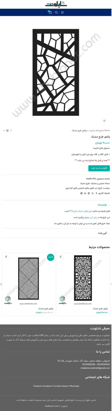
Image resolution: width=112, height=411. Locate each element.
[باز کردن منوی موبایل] (62, 12)
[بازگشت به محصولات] (7, 130)
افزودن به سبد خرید (99, 168)
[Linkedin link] (85, 193)
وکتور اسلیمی (83, 188)
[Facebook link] (96, 193)
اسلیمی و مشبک (97, 183)
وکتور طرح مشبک (100, 308)
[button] (60, 256)
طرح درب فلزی (96, 188)
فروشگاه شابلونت (95, 130)
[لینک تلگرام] (81, 193)
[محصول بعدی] (4, 130)
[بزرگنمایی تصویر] (104, 120)
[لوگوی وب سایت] (56, 4)
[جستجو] (56, 12)
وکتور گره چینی (71, 188)
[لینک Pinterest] (89, 193)
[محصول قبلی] (11, 130)
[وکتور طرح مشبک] (83, 279)
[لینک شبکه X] (92, 193)
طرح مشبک (85, 183)
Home (107, 130)
